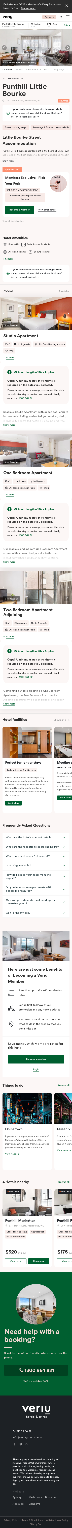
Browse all (63, 1085)
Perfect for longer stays (23, 762)
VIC (5, 79)
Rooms (19, 69)
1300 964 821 (26, 398)
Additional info (33, 69)
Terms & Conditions (32, 1520)
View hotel (15, 1261)
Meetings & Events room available (51, 127)
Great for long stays (15, 127)
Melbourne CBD (16, 79)
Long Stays (58, 69)
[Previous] (4, 47)
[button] (67, 17)
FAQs (47, 69)
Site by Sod (36, 1524)
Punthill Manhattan (20, 1220)
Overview (7, 69)
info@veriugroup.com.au (28, 1437)
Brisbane (50, 1497)
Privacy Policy (11, 1520)
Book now (38, 1261)
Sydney (17, 1497)
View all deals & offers (13, 221)
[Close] (67, 6)
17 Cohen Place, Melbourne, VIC (24, 101)
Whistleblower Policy (57, 1520)
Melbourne (35, 1497)
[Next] (67, 47)
